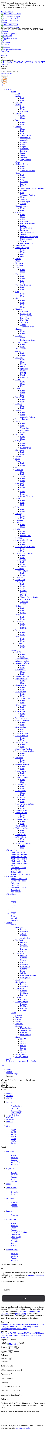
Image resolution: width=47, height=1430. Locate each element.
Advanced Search (7, 73)
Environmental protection (18, 1324)
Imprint (13, 1329)
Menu (3, 85)
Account (4, 1065)
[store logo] (23, 64)
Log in (23, 1298)
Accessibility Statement (30, 1326)
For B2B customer (17, 1333)
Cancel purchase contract (20, 1335)
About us (4, 1324)
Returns (8, 1335)
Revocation (5, 1329)
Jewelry (9, 1072)
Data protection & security (11, 1326)
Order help (5, 1333)
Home (8, 1069)
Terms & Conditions (36, 1324)
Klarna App (5, 1337)
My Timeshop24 (30, 1333)
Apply (4, 1082)
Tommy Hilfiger (12, 1074)
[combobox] (12, 71)
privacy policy (20, 1314)
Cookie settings (21, 1329)
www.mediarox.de (23, 1428)
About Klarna (36, 1335)
